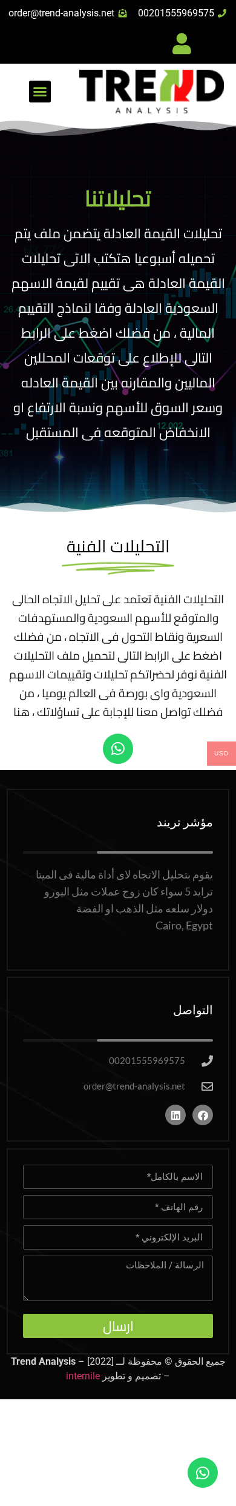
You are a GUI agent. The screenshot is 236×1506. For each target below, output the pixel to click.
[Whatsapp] (118, 749)
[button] (40, 91)
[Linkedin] (175, 1115)
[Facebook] (202, 1115)
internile (83, 1376)
